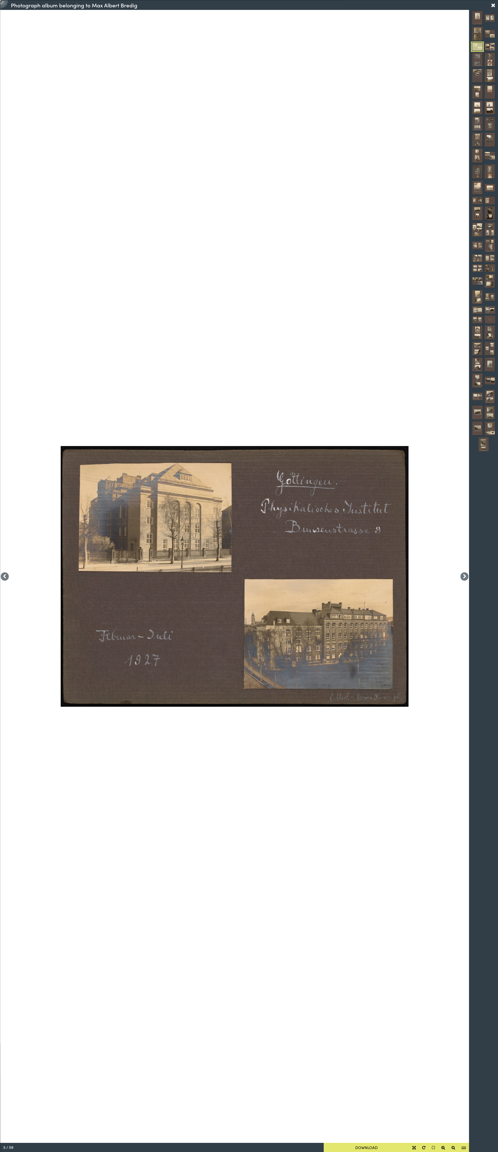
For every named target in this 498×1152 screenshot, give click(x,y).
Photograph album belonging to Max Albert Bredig (74, 5)
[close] (493, 5)
